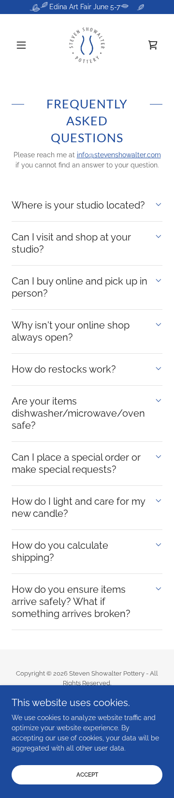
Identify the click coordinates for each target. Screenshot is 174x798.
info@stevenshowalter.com (119, 155)
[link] (87, 45)
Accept (87, 774)
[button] (23, 45)
